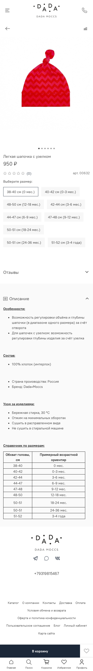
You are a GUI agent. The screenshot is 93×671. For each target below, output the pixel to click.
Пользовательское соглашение (28, 625)
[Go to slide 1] (39, 148)
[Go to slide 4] (48, 148)
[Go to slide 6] (54, 148)
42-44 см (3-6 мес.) (66, 204)
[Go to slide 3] (45, 148)
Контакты (49, 603)
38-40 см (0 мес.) (21, 192)
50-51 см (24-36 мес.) (24, 242)
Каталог (13, 603)
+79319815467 (46, 573)
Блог (57, 625)
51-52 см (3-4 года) (66, 242)
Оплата (80, 603)
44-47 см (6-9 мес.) (22, 217)
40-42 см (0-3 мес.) (60, 192)
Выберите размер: (17, 181)
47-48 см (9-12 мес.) (64, 217)
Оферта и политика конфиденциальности (47, 618)
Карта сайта (46, 633)
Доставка (65, 603)
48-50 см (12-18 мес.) (23, 204)
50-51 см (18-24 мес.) (23, 229)
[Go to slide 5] (51, 148)
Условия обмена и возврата (46, 610)
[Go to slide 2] (42, 148)
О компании (30, 603)
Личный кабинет (75, 625)
